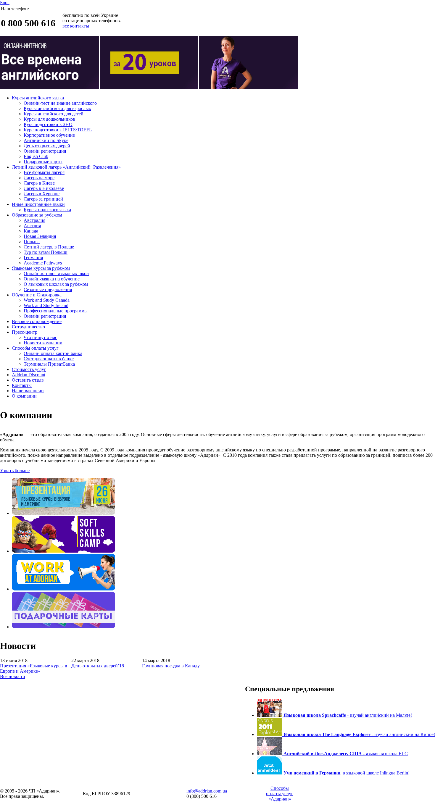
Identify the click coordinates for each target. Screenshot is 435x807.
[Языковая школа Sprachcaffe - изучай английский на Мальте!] (270, 715)
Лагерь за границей (43, 198)
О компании (24, 395)
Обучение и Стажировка (37, 294)
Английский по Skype (46, 140)
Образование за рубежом (37, 214)
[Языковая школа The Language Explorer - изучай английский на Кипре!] (270, 734)
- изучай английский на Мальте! (347, 715)
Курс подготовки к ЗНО (48, 124)
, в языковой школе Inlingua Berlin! (346, 772)
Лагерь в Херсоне (41, 193)
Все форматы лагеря (44, 172)
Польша (32, 241)
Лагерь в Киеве (39, 182)
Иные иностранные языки (38, 204)
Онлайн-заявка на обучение (52, 278)
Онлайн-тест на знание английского (60, 103)
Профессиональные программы (56, 310)
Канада (31, 230)
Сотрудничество (28, 326)
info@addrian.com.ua (206, 790)
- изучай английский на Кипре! (359, 734)
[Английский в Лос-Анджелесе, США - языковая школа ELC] (270, 753)
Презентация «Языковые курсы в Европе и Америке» (33, 668)
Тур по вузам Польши (45, 252)
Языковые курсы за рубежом (41, 268)
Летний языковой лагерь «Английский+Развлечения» (66, 167)
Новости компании (43, 342)
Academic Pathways (43, 262)
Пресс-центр (24, 332)
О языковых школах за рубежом (56, 284)
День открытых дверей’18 (97, 665)
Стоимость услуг (29, 369)
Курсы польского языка (47, 209)
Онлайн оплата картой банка (53, 353)
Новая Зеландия (40, 236)
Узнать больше (15, 470)
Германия (33, 257)
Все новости (12, 676)
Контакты (22, 385)
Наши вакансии (28, 390)
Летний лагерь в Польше (49, 246)
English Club (36, 156)
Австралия (34, 220)
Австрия (32, 225)
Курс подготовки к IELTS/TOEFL (58, 129)
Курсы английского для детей (53, 113)
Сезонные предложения (48, 289)
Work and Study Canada (47, 300)
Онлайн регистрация (45, 151)
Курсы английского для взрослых (57, 108)
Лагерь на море (39, 177)
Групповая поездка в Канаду (171, 665)
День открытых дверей (47, 145)
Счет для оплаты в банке (49, 358)
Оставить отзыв (28, 379)
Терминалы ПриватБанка (49, 364)
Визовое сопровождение (37, 321)
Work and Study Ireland (46, 305)
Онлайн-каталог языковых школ (56, 273)
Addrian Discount (28, 374)
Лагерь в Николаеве (44, 188)
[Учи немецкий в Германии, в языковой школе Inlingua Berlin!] (270, 772)
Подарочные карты (43, 161)
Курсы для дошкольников (49, 119)
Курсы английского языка (38, 97)
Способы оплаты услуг (35, 348)
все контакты (75, 25)
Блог (4, 2)
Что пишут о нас (40, 337)
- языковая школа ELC (345, 753)
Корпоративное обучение (49, 135)
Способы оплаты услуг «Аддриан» (279, 793)
